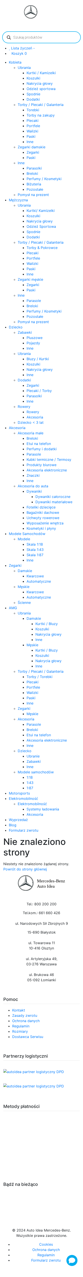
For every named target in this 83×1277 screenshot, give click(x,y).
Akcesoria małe (30, 433)
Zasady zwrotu (24, 1015)
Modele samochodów (36, 772)
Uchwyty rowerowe (43, 518)
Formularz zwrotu (23, 830)
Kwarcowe (35, 576)
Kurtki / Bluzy (46, 624)
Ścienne (24, 602)
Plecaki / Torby (39, 390)
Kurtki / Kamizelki (41, 73)
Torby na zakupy (41, 115)
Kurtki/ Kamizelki (41, 210)
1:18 (30, 777)
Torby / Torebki (39, 676)
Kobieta (15, 62)
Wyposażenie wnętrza (45, 523)
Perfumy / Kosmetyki (44, 179)
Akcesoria (35, 417)
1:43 (30, 782)
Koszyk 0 (19, 53)
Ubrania (24, 67)
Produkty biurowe (41, 465)
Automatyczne (39, 581)
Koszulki (33, 78)
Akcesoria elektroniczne (47, 470)
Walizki (32, 131)
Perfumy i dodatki (42, 449)
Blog (12, 825)
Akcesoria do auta (33, 486)
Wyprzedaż (18, 819)
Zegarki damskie (31, 147)
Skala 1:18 (35, 544)
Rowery (24, 406)
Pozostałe (35, 189)
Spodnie (33, 94)
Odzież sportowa (41, 89)
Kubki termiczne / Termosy (49, 459)
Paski (31, 136)
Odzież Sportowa (41, 226)
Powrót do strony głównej (25, 869)
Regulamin (20, 1026)
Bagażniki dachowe (43, 512)
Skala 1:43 (35, 549)
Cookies (46, 1244)
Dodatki (33, 99)
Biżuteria (34, 184)
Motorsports (19, 793)
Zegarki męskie (30, 279)
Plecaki (33, 120)
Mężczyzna (18, 200)
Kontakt (18, 1010)
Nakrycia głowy (40, 83)
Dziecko (16, 327)
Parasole (34, 300)
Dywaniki (34, 491)
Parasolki (34, 168)
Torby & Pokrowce (42, 247)
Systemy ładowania (43, 809)
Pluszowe (34, 337)
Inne (30, 141)
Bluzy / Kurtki (38, 359)
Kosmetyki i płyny (41, 528)
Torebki (33, 110)
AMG (13, 608)
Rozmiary (20, 1031)
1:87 (30, 788)
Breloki (32, 173)
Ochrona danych (26, 1021)
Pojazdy (33, 343)
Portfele (33, 126)
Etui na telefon (39, 443)
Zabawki (25, 332)
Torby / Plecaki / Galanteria (41, 104)
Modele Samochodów (27, 533)
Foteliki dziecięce (41, 507)
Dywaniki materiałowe (53, 502)
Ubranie (33, 756)
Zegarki (33, 152)
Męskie (23, 586)
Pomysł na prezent (33, 194)
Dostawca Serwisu (27, 1036)
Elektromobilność (23, 798)
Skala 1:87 (35, 555)
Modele (24, 539)
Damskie (25, 571)
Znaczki (33, 475)
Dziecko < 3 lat (31, 422)
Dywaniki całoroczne (52, 496)
